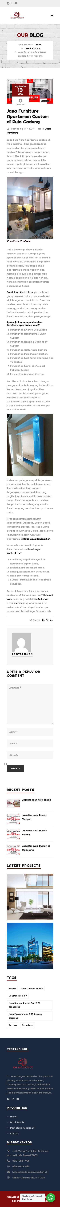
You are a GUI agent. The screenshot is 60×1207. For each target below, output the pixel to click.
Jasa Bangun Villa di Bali (36, 799)
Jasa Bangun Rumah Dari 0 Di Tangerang (24, 1005)
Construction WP (18, 995)
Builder (12, 988)
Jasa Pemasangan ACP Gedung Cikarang (25, 1016)
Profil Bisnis (17, 1122)
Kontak (14, 1133)
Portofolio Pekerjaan (22, 1128)
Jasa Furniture (32, 48)
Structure (27, 1025)
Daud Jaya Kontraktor (20, 292)
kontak (17, 603)
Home (38, 44)
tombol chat (41, 599)
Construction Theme (32, 988)
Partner (13, 1025)
